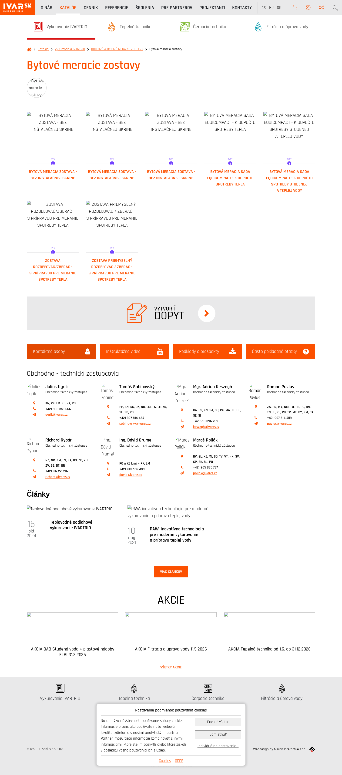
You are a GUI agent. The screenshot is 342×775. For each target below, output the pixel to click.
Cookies (165, 760)
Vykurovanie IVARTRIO (70, 49)
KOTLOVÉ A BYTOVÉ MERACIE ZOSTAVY (117, 49)
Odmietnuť (218, 734)
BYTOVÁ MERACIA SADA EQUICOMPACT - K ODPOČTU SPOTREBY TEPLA (230, 177)
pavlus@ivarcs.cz (279, 424)
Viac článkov (171, 571)
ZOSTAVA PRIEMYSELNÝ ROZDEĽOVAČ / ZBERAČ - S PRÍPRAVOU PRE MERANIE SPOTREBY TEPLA (111, 270)
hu (271, 7)
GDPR (179, 760)
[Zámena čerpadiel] (322, 7)
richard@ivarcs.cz (57, 477)
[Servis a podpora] (308, 7)
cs (264, 7)
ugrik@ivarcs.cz (56, 415)
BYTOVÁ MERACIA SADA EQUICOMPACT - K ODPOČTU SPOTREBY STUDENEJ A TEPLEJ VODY (289, 181)
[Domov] (17, 7)
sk (279, 7)
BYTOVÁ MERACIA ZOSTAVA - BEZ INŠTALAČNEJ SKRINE (53, 174)
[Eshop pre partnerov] (295, 7)
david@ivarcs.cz (130, 475)
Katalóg (43, 49)
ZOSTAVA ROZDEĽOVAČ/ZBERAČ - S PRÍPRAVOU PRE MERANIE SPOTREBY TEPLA (52, 270)
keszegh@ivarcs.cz (206, 427)
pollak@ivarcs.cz (205, 473)
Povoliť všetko (218, 722)
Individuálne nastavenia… (218, 746)
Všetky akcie (171, 667)
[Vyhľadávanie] (335, 7)
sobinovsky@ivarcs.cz (135, 424)
